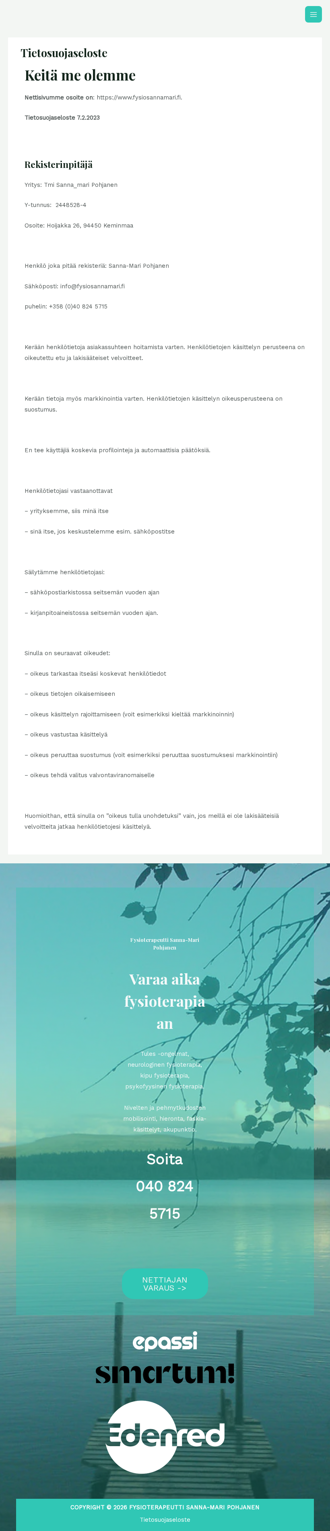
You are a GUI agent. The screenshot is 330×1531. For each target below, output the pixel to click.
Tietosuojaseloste (165, 1519)
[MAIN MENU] (313, 14)
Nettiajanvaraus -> (165, 1284)
